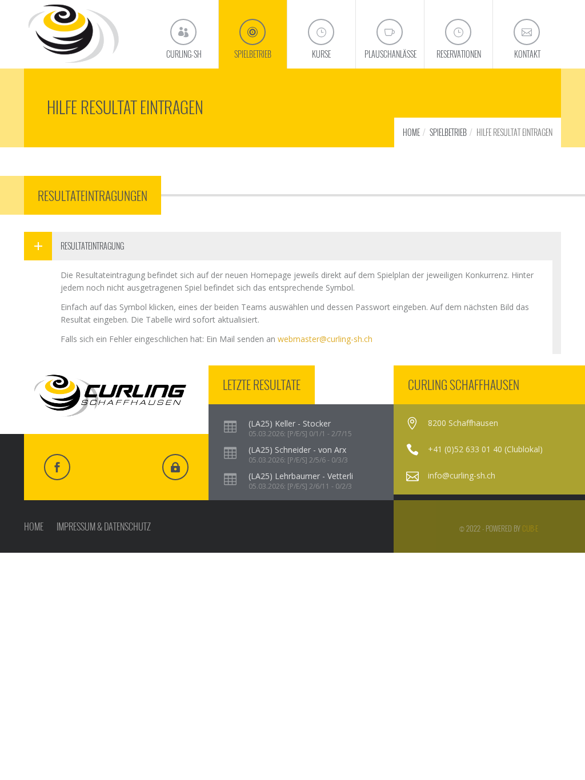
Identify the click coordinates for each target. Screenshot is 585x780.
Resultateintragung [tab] (92, 246)
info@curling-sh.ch (461, 475)
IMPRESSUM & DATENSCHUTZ (104, 526)
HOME (411, 132)
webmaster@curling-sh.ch (325, 338)
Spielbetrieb (448, 132)
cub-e (530, 528)
